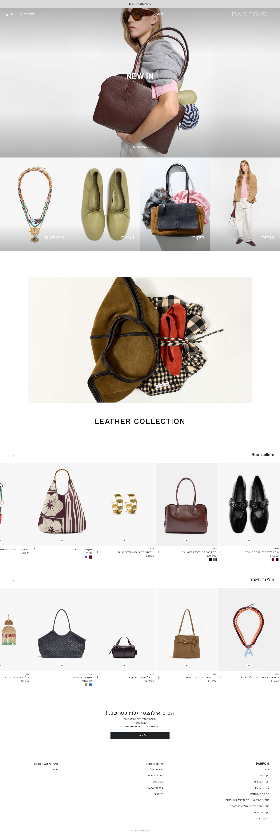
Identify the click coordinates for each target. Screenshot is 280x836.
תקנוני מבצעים (261, 812)
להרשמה (140, 735)
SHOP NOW (140, 147)
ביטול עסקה (157, 781)
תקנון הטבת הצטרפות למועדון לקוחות (249, 806)
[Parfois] (249, 14)
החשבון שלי (262, 818)
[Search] (168, 14)
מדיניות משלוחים (155, 769)
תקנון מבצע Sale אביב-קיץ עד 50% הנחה (247, 800)
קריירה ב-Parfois (259, 794)
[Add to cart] (249, 540)
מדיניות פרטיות (261, 787)
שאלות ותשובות (155, 787)
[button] (221, 552)
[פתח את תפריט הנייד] (272, 14)
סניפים (54, 769)
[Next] (13, 456)
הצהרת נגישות (261, 781)
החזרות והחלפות (155, 775)
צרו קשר (159, 794)
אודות (266, 769)
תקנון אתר (264, 775)
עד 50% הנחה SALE (140, 4)
